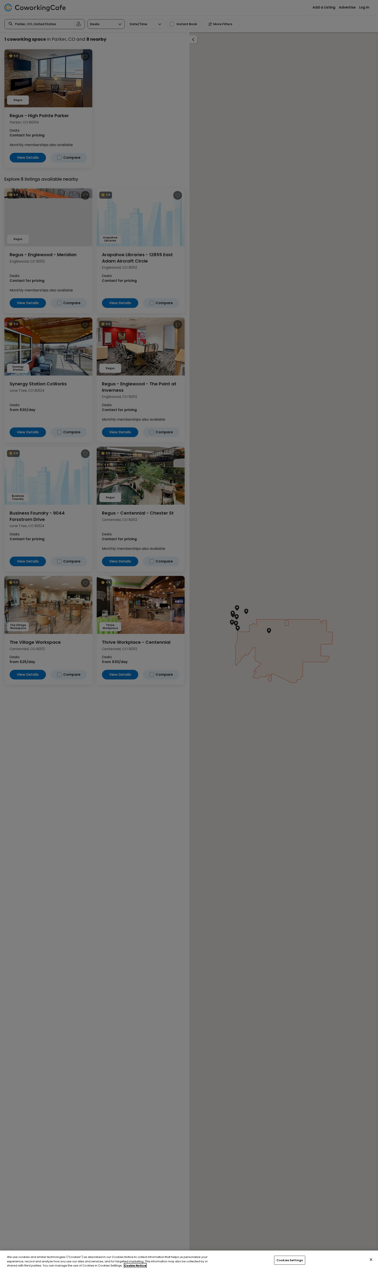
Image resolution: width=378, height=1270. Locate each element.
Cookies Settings (289, 1260)
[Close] (371, 1259)
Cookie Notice (135, 1265)
